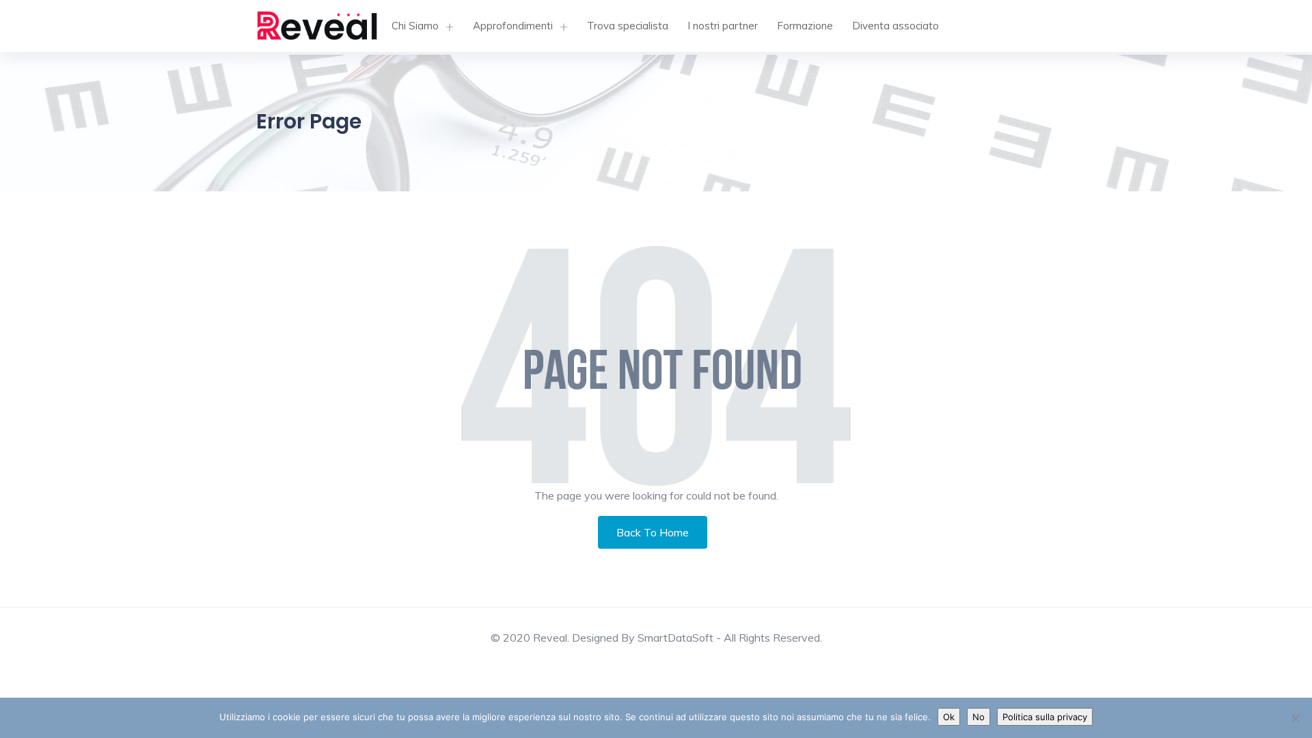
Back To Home (652, 532)
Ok (949, 716)
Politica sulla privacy (1044, 716)
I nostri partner (722, 25)
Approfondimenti (513, 25)
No (978, 716)
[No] (1295, 718)
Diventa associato (895, 25)
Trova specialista (627, 25)
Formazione (805, 25)
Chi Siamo (415, 25)
